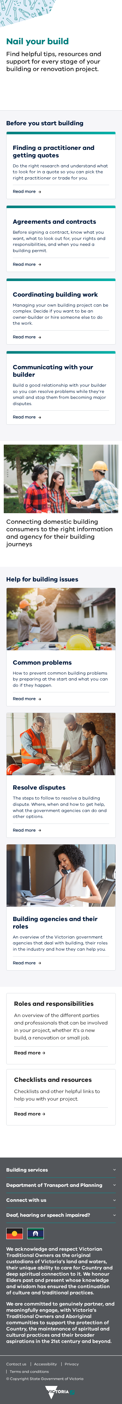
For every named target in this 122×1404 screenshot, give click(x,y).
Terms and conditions (29, 1371)
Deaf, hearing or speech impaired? (48, 1215)
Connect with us (26, 1200)
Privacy (72, 1364)
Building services (27, 1170)
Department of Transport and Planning (54, 1185)
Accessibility (45, 1364)
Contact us (16, 1364)
